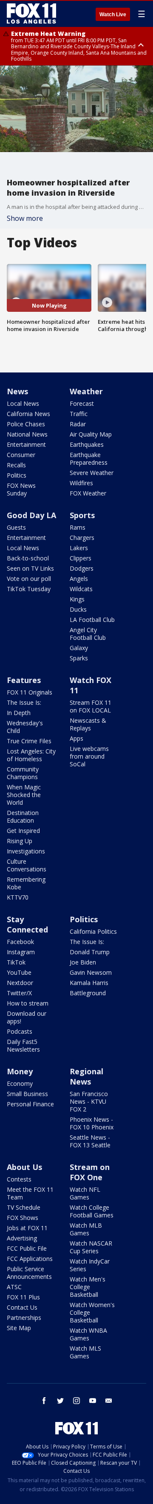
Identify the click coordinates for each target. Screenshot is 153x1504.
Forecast (82, 403)
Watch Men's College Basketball (87, 1287)
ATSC (14, 1287)
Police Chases (26, 424)
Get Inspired (23, 831)
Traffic (79, 414)
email (109, 1400)
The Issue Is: (24, 702)
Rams (77, 527)
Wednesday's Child (25, 727)
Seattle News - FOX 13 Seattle (90, 1141)
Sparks (79, 658)
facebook (44, 1400)
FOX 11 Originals (29, 692)
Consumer (21, 455)
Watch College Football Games (91, 1211)
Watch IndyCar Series (90, 1265)
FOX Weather (88, 493)
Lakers (79, 548)
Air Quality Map (91, 434)
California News (28, 414)
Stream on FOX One (90, 1172)
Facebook (20, 942)
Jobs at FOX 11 (27, 1228)
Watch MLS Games (85, 1352)
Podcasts (19, 1031)
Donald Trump (90, 952)
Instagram (21, 952)
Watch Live (112, 15)
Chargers (82, 538)
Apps (76, 738)
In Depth (19, 713)
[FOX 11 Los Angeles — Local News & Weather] (31, 13)
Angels (79, 579)
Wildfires (81, 483)
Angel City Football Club (88, 634)
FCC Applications (30, 1259)
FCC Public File (27, 1248)
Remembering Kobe (26, 883)
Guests (16, 527)
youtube (92, 1400)
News (17, 391)
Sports (82, 515)
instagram (76, 1400)
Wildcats (81, 589)
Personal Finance (30, 1104)
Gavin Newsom (91, 972)
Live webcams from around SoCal (89, 756)
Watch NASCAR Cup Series (91, 1247)
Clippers (80, 558)
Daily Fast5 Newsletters (23, 1045)
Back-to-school (28, 558)
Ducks (78, 609)
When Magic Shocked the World (24, 794)
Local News (23, 403)
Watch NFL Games (85, 1193)
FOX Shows (22, 1218)
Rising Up (19, 841)
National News (27, 434)
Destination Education (23, 816)
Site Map (19, 1328)
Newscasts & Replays (88, 724)
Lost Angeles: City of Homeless (31, 755)
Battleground (88, 993)
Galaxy (79, 648)
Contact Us (22, 1307)
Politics (16, 475)
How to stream (27, 1003)
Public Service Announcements (29, 1273)
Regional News (86, 1076)
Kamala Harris (89, 983)
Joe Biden (83, 962)
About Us (24, 1167)
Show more (25, 218)
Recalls (16, 465)
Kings (77, 599)
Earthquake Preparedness (89, 458)
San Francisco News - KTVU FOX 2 (89, 1101)
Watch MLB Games (86, 1229)
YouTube (19, 972)
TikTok (16, 962)
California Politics (93, 931)
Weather (86, 391)
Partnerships (24, 1317)
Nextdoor (20, 983)
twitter (60, 1400)
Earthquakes (87, 444)
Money (20, 1071)
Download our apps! (26, 1017)
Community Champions (23, 773)
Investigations (26, 851)
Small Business (27, 1094)
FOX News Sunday (21, 489)
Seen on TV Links (30, 568)
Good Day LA (31, 515)
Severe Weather (91, 473)
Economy (20, 1083)
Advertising (22, 1238)
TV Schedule (23, 1207)
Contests (19, 1179)
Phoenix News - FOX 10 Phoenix (91, 1123)
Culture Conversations (26, 865)
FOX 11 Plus (23, 1297)
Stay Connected (27, 924)
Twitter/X (19, 993)
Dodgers (82, 568)
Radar (78, 424)
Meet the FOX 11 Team (30, 1193)
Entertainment (26, 444)
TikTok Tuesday (29, 589)
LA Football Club (92, 620)
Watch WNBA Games (88, 1334)
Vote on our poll (29, 579)
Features (24, 680)
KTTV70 (17, 897)
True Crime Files (29, 741)
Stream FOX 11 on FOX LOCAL (90, 706)
